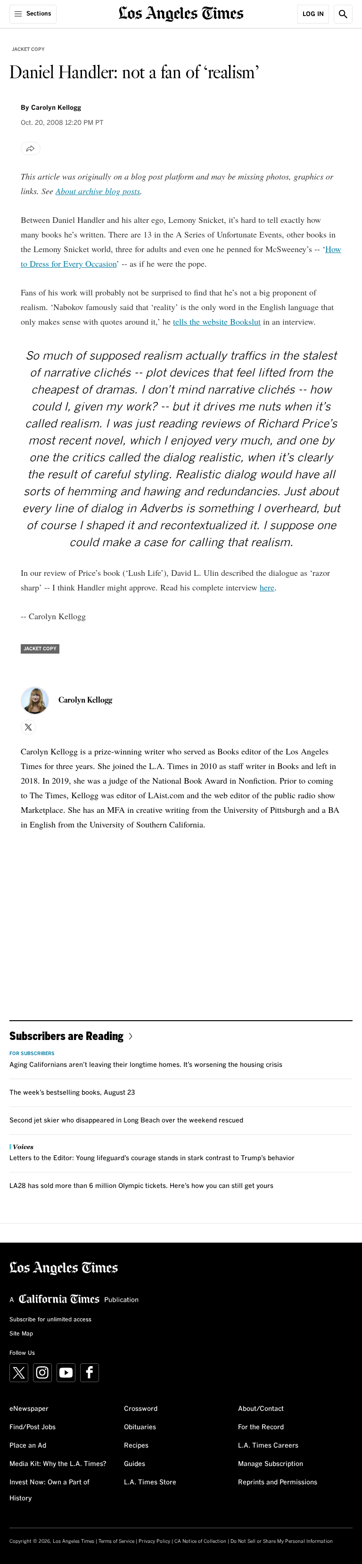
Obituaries (140, 1427)
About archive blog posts (98, 191)
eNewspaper (29, 1409)
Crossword (140, 1409)
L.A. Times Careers (268, 1445)
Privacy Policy (154, 1541)
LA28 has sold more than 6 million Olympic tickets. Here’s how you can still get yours (141, 1186)
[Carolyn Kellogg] (35, 701)
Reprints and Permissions (277, 1482)
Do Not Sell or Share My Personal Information (281, 1541)
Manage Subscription (270, 1464)
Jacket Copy (28, 49)
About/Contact (261, 1409)
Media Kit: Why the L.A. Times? (58, 1464)
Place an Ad (27, 1445)
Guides (134, 1464)
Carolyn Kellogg (56, 108)
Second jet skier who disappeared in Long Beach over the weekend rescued (126, 1120)
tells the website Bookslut (217, 321)
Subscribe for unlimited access (50, 1320)
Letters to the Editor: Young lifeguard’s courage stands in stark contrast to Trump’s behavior (152, 1158)
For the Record (261, 1427)
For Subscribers (32, 1053)
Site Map (21, 1334)
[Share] (31, 148)
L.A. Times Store (150, 1482)
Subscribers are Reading (66, 1035)
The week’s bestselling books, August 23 (72, 1092)
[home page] (181, 13)
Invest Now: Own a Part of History (49, 1490)
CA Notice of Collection (200, 1541)
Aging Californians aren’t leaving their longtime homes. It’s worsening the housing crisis (145, 1065)
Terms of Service (116, 1541)
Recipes (136, 1445)
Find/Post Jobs (32, 1427)
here (267, 587)
